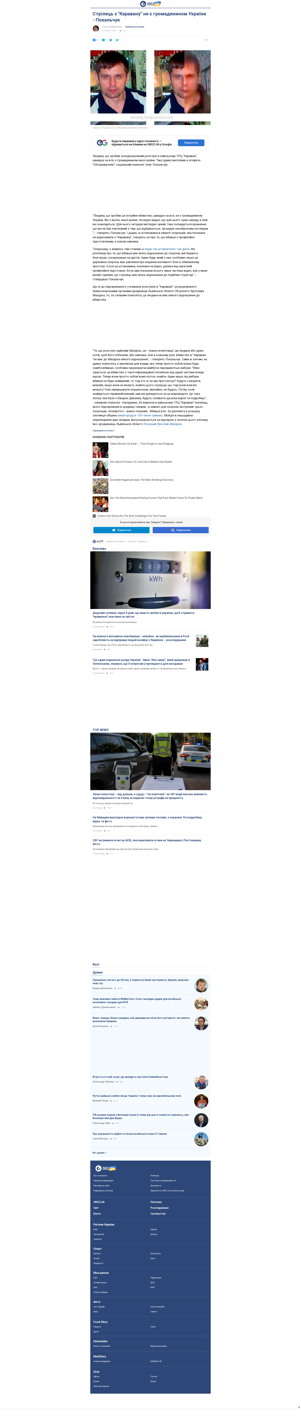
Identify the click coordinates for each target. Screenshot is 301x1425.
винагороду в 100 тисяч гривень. (140, 415)
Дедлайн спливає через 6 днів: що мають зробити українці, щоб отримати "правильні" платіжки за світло (143, 614)
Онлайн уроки (100, 1282)
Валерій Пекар (100, 1100)
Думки (98, 972)
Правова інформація (103, 1180)
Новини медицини (101, 1361)
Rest (96, 964)
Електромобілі (157, 1306)
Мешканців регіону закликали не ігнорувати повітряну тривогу (125, 826)
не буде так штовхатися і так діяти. (165, 249)
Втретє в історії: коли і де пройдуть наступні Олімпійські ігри (130, 1076)
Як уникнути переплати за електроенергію (115, 622)
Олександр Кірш (101, 1123)
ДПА (152, 1282)
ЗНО (95, 1287)
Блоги (97, 1213)
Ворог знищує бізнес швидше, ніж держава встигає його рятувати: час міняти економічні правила (141, 1019)
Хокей (96, 1258)
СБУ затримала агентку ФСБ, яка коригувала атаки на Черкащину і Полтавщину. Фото (147, 842)
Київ (95, 1229)
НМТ (152, 1287)
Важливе (99, 548)
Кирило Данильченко (104, 1007)
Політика (156, 1202)
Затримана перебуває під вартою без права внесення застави (125, 849)
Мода (153, 1381)
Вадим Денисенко (102, 988)
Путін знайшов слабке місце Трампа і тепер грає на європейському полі (137, 1095)
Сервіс (153, 1311)
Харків (153, 1229)
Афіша (96, 1376)
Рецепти (97, 1327)
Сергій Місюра (100, 1138)
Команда (154, 1175)
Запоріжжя (98, 1234)
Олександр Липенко (103, 1081)
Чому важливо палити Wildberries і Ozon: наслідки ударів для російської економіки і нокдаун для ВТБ (137, 1000)
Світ (96, 1207)
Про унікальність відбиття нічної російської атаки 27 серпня (130, 1133)
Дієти (96, 1331)
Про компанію (100, 1175)
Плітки (153, 1376)
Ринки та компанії (101, 1346)
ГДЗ (95, 1277)
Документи (155, 1185)
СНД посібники (100, 1292)
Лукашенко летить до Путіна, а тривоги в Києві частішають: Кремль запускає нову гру (141, 981)
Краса (96, 1381)
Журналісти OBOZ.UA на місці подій (167, 1190)
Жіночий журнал (101, 1386)
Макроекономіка (158, 1346)
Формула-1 (98, 1263)
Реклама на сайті (101, 1185)
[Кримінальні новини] (97, 542)
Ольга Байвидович (112, 26)
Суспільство (158, 1213)
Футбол (97, 1253)
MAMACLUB (155, 1361)
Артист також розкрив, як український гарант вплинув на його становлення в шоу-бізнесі (139, 668)
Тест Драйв (99, 1306)
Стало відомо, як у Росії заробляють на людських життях (123, 645)
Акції (95, 1311)
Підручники (155, 1277)
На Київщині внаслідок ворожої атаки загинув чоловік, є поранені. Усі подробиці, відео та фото (147, 819)
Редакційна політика (103, 431)
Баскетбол (155, 1253)
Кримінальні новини (134, 27)
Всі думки (98, 1152)
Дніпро (153, 1234)
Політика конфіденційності (163, 1180)
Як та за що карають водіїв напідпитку (113, 803)
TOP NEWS (101, 730)
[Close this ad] (299, 1407)
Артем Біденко (101, 1026)
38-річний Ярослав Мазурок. (163, 424)
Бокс (152, 1258)
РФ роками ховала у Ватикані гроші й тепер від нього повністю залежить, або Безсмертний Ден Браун (141, 1116)
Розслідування (159, 1207)
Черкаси (97, 1239)
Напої (153, 1327)
